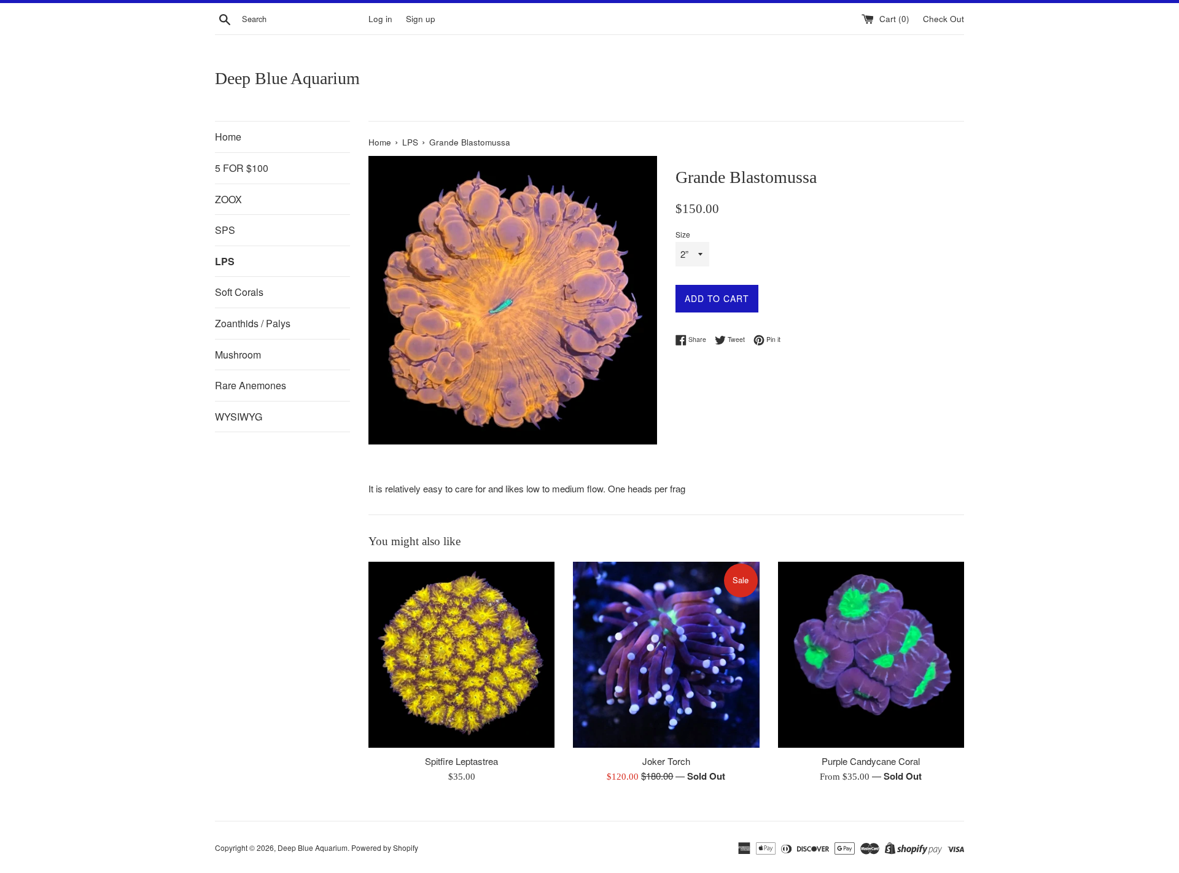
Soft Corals (239, 292)
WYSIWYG (238, 416)
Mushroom (238, 354)
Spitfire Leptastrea (461, 761)
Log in (380, 19)
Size (682, 234)
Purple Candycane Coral (871, 761)
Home (228, 137)
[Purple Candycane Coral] (871, 655)
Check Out (943, 19)
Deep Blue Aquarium (287, 78)
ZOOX (228, 199)
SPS (225, 230)
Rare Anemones (250, 385)
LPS (225, 261)
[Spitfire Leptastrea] (461, 655)
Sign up (420, 19)
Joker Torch (666, 761)
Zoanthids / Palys (252, 323)
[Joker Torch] (666, 655)
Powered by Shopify (384, 847)
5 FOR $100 (241, 168)
